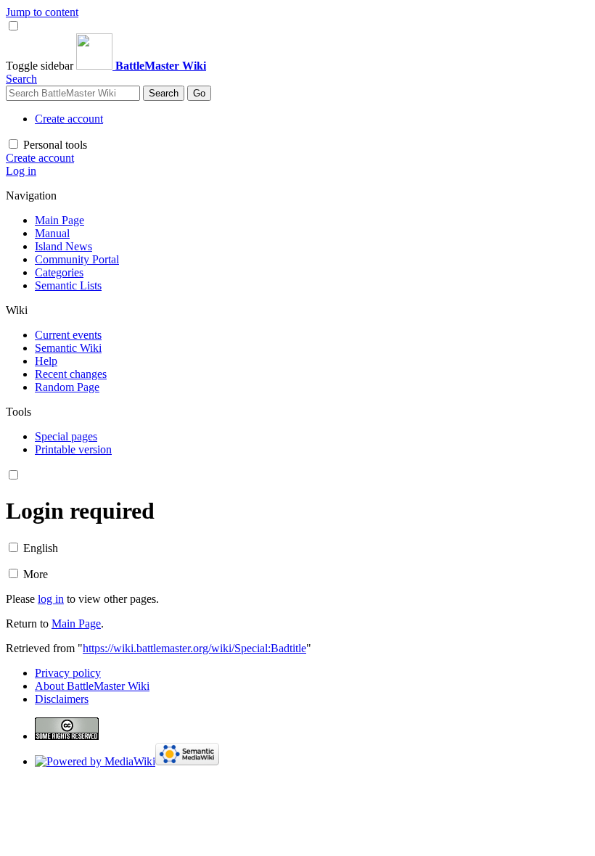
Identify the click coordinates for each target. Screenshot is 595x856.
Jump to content (42, 12)
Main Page (76, 623)
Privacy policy (68, 673)
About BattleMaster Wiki (92, 686)
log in (51, 599)
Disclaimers (62, 699)
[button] (41, 65)
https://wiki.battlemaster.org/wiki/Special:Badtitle (194, 648)
